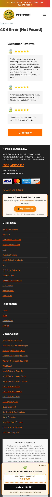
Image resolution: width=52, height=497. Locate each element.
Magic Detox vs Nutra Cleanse (15, 381)
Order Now (25, 132)
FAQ (4, 250)
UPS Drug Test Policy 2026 (14, 351)
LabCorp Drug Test (10, 402)
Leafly (5, 310)
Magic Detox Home (10, 229)
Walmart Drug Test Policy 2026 (15, 361)
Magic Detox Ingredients (13, 260)
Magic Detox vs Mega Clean (14, 376)
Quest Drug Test (9, 407)
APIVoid (6, 326)
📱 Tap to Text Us (25, 209)
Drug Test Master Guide (12, 340)
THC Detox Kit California (12, 391)
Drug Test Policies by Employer (15, 345)
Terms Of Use (8, 275)
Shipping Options (10, 255)
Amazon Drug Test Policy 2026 (15, 356)
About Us (6, 234)
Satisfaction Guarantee (12, 239)
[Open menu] (45, 15)
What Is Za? (7, 366)
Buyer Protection (9, 417)
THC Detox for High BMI (12, 427)
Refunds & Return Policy (12, 280)
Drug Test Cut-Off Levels (13, 422)
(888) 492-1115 (13, 165)
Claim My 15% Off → (25, 487)
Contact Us (7, 296)
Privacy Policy (8, 291)
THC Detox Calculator (11, 270)
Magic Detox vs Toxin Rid (13, 371)
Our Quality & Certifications (14, 412)
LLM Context (8, 285)
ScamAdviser (8, 321)
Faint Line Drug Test (11, 432)
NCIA (5, 315)
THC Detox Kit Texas (11, 396)
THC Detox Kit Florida (11, 386)
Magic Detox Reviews (11, 244)
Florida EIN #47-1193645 (13, 190)
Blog (4, 265)
